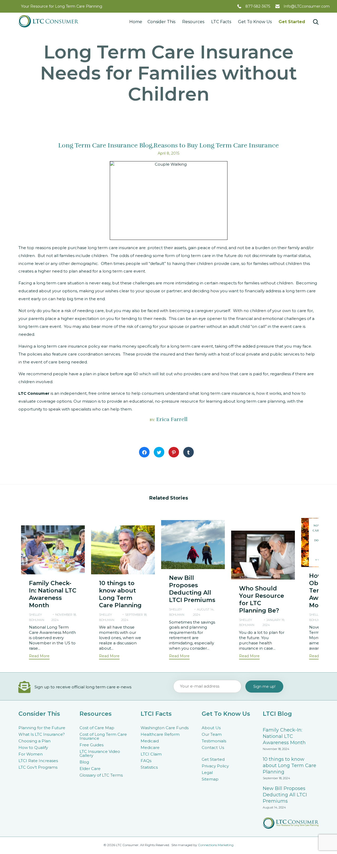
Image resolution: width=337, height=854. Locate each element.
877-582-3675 (257, 6)
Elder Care (90, 768)
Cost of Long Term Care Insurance (103, 736)
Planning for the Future (41, 727)
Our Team (212, 734)
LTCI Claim (151, 754)
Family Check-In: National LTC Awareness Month (52, 594)
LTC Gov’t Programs (37, 767)
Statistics (149, 767)
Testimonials (214, 740)
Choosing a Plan (34, 740)
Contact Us (213, 747)
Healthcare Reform (160, 734)
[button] (39, 656)
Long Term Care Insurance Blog (105, 145)
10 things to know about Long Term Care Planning (120, 594)
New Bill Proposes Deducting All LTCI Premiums (192, 589)
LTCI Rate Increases (38, 760)
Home (135, 21)
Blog (84, 761)
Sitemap (210, 779)
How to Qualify (33, 747)
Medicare (150, 747)
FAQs (146, 760)
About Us (211, 727)
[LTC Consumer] (48, 21)
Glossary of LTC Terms (101, 775)
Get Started (292, 21)
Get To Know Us (255, 21)
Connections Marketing (216, 845)
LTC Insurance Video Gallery (100, 753)
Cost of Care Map (97, 727)
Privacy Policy (215, 765)
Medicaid (150, 740)
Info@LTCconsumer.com (307, 6)
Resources (193, 21)
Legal (207, 772)
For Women (30, 754)
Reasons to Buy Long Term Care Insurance (216, 145)
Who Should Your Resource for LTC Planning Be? (261, 599)
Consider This (161, 21)
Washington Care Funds (165, 727)
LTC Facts (221, 21)
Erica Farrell (171, 419)
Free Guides (91, 744)
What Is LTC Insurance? (41, 734)
